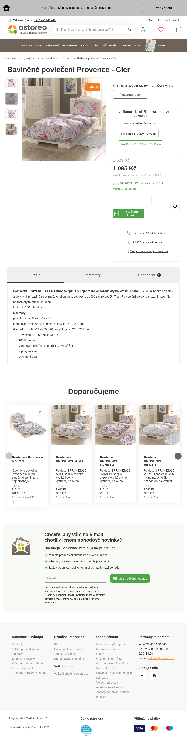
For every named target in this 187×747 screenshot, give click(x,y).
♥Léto (137, 45)
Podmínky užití (105, 668)
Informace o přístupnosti (111, 644)
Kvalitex (168, 85)
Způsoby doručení (168, 20)
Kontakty (17, 644)
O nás (100, 653)
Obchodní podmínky (109, 658)
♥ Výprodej (126, 45)
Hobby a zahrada (69, 45)
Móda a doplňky (110, 45)
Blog (151, 20)
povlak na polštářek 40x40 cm (138, 123)
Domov (39, 45)
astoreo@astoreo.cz (161, 658)
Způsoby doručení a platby (29, 672)
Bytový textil (26, 45)
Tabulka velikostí (65, 653)
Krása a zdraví (52, 45)
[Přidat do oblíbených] (175, 206)
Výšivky (96, 45)
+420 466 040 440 (45, 20)
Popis (35, 275)
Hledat (128, 29)
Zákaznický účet (22, 668)
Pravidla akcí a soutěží (68, 649)
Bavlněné (67, 58)
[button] (8, 456)
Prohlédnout (163, 8)
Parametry (93, 275)
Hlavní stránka (10, 58)
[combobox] (87, 29)
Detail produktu (43, 500)
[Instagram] (156, 678)
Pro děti (84, 45)
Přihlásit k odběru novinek (130, 578)
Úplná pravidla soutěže (69, 658)
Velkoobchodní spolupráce (71, 673)
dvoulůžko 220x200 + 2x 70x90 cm (141, 144)
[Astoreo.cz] (27, 29)
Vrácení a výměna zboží (27, 663)
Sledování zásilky (23, 658)
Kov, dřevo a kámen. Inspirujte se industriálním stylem (76, 7)
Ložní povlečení (49, 58)
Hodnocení (149, 275)
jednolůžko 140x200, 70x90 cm (139, 133)
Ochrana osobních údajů (112, 663)
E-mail (51, 578)
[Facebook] (144, 678)
